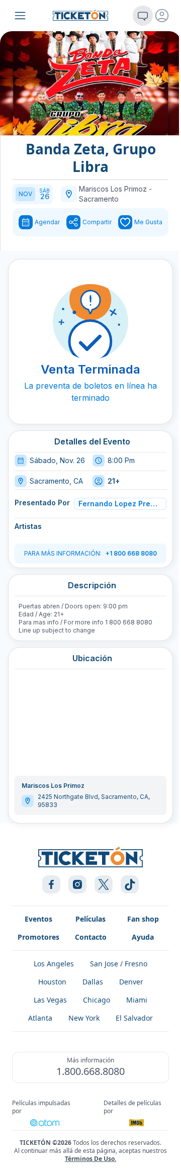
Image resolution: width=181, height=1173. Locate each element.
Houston (52, 981)
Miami (136, 1000)
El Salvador (134, 1018)
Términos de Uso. (90, 1158)
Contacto (91, 937)
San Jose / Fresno (118, 963)
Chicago (96, 1000)
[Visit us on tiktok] (130, 884)
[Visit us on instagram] (77, 884)
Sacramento (99, 199)
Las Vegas (50, 1000)
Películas (90, 919)
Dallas (92, 981)
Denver (131, 981)
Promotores (38, 937)
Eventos (38, 919)
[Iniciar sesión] (162, 16)
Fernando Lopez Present (118, 503)
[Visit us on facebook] (51, 884)
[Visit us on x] (104, 884)
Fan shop (143, 919)
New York (84, 1018)
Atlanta (40, 1018)
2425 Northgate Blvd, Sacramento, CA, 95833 (94, 800)
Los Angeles (54, 963)
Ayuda (143, 937)
